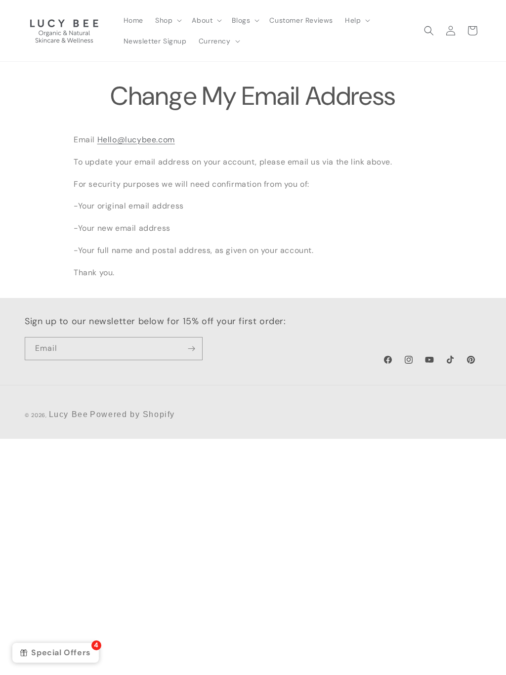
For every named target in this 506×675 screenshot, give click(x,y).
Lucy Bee (68, 414)
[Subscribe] (191, 348)
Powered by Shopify (132, 414)
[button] (167, 20)
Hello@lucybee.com (136, 139)
